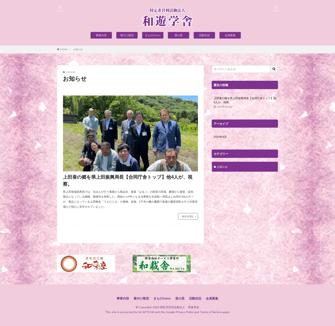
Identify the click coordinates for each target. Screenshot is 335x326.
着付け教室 (127, 35)
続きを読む (188, 216)
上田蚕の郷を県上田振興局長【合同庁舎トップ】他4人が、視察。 (128, 180)
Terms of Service (211, 312)
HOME (63, 49)
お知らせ (78, 49)
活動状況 (204, 35)
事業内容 (101, 35)
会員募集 (230, 35)
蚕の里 (178, 35)
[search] (274, 69)
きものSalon (152, 35)
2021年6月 (220, 136)
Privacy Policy (185, 312)
